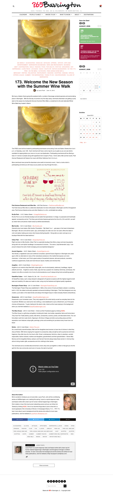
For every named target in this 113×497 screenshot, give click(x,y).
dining (66, 425)
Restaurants (41, 73)
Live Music (34, 69)
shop (56, 431)
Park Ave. (57, 428)
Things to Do (49, 75)
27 (87, 137)
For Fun (58, 67)
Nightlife (48, 69)
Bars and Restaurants (55, 65)
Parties (24, 73)
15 (93, 130)
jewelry (49, 428)
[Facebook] (48, 481)
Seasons (50, 73)
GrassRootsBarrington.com (41, 297)
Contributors (24, 67)
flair (30, 428)
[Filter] (83, 23)
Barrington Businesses (37, 65)
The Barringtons (38, 75)
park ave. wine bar (68, 428)
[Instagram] (54, 481)
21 (90, 133)
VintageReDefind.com (40, 214)
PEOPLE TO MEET (35, 14)
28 (90, 137)
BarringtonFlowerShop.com (49, 285)
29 (93, 137)
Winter (45, 436)
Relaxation (32, 73)
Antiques (47, 63)
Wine (72, 434)
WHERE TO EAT (50, 14)
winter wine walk (55, 436)
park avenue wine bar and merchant (41, 431)
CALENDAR (23, 14)
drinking (16, 428)
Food (43, 67)
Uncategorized (60, 75)
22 (93, 133)
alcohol (26, 425)
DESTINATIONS (89, 14)
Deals (32, 67)
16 (96, 130)
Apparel (54, 63)
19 (84, 133)
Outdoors (42, 71)
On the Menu (33, 71)
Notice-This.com (34, 327)
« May (81, 142)
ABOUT (77, 14)
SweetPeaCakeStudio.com (48, 276)
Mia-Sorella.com (37, 226)
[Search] (80, 23)
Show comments (43, 465)
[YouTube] (59, 481)
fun (36, 428)
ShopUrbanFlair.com (39, 240)
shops (24, 434)
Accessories (30, 63)
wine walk (30, 436)
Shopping (58, 73)
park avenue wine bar (20, 431)
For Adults (50, 67)
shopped (63, 431)
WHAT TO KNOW (65, 14)
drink (73, 425)
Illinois (41, 428)
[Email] (64, 481)
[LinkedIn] (56, 481)
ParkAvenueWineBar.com (56, 205)
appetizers (43, 425)
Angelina (39, 63)
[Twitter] (51, 481)
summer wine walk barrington (58, 434)
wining (38, 436)
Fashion (38, 67)
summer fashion (41, 434)
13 (87, 130)
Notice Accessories (59, 69)
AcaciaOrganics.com (43, 251)
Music (41, 69)
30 (96, 137)
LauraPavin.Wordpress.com (39, 413)
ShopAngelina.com (37, 265)
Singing (65, 73)
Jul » (85, 142)
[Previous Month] (98, 26)
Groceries (66, 67)
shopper (71, 431)
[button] (44, 125)
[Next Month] (100, 26)
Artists (60, 63)
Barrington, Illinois (55, 425)
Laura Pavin (26, 69)
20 (87, 133)
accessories (17, 425)
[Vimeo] (62, 481)
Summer (28, 75)
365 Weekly (21, 63)
